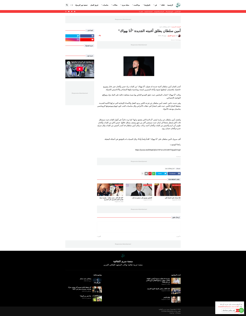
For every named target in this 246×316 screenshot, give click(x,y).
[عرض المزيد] (142, 173)
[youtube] (68, 11)
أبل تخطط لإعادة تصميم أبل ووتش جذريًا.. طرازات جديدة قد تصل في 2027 (79, 288)
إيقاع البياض (166, 297)
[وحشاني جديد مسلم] (97, 281)
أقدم (99, 236)
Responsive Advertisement (123, 19)
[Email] (146, 173)
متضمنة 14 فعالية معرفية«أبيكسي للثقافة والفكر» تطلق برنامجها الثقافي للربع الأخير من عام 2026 (158, 280)
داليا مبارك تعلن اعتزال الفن (173, 198)
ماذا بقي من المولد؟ (85, 296)
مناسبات (105, 5)
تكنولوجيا (147, 5)
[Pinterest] (150, 173)
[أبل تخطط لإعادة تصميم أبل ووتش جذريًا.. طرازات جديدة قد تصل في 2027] (97, 289)
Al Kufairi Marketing (167, 311)
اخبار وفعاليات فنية (164, 27)
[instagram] (65, 11)
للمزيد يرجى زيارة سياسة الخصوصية (228, 306)
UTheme (178, 313)
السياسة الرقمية (148, 11)
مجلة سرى (125, 5)
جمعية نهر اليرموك (81, 5)
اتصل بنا (141, 11)
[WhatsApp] (153, 173)
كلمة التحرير (178, 11)
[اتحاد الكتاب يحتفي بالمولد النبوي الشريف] (176, 291)
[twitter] (71, 11)
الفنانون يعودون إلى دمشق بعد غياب (142, 198)
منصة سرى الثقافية (164, 309)
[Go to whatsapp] (241, 310)
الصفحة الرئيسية (176, 27)
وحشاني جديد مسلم (85, 278)
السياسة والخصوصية (159, 11)
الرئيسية (170, 5)
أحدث (178, 236)
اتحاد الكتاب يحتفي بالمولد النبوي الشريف (158, 288)
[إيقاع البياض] (176, 299)
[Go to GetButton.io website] (241, 314)
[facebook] (74, 11)
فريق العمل (94, 5)
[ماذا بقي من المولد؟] (97, 298)
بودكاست (137, 5)
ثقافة (163, 5)
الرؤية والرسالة (169, 11)
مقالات (115, 5)
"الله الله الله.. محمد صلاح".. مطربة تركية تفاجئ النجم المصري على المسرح (111, 198)
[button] (71, 5)
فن (156, 5)
